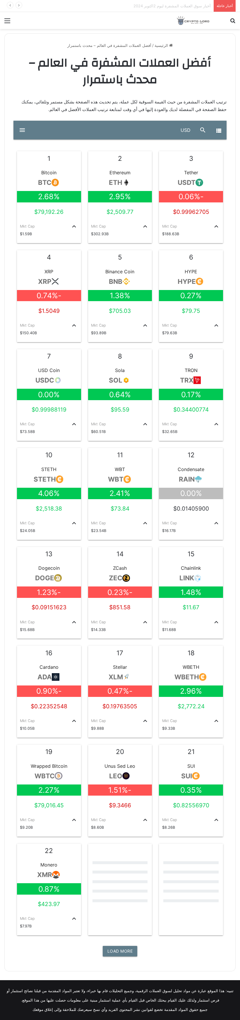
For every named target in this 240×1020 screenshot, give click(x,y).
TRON (191, 370)
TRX (186, 380)
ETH (115, 182)
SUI (191, 766)
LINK (186, 578)
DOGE (44, 578)
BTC (45, 182)
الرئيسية (162, 45)
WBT (120, 469)
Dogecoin (49, 568)
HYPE (191, 271)
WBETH (191, 667)
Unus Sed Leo (119, 766)
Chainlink (191, 568)
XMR (44, 875)
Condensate (191, 469)
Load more (120, 951)
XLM (116, 677)
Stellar (120, 667)
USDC (44, 380)
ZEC (115, 578)
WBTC (45, 776)
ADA (44, 677)
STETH (48, 469)
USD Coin (49, 370)
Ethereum (120, 172)
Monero (48, 865)
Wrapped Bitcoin (49, 766)
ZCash (120, 568)
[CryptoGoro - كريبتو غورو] (193, 20)
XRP (48, 271)
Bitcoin (48, 172)
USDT (187, 182)
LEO (115, 776)
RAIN (187, 479)
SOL (115, 380)
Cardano (49, 667)
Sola (120, 370)
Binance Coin (119, 271)
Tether (191, 172)
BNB (115, 281)
